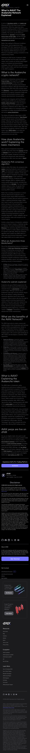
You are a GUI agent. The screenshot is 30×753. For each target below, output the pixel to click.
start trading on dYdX (13, 455)
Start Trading (4, 578)
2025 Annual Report (7, 675)
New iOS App (5, 661)
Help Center (5, 631)
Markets (4, 638)
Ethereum (6, 90)
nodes (3, 169)
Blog (4, 633)
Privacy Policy (5, 644)
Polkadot (5, 152)
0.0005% (23, 368)
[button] (27, 5)
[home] (5, 5)
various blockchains (13, 112)
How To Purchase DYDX (7, 669)
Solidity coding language (8, 102)
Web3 (24, 158)
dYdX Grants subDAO (7, 656)
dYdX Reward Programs (6, 571)
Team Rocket (23, 117)
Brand (4, 640)
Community (5, 682)
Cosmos (21, 150)
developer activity (12, 23)
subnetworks (15, 288)
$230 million (12, 130)
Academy (5, 635)
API (3, 659)
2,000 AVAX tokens (6, 176)
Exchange (5, 680)
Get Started (15, 465)
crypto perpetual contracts (14, 443)
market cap (23, 23)
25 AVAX (14, 184)
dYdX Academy (7, 451)
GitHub (3, 576)
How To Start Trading (7, 671)
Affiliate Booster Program (8, 684)
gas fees (12, 34)
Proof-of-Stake (5, 81)
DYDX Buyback (6, 677)
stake (3, 171)
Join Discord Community (7, 574)
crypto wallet (9, 404)
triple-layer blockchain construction (17, 248)
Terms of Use (5, 642)
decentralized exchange (8, 441)
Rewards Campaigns (7, 673)
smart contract (18, 269)
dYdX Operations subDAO (8, 654)
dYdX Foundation (6, 652)
